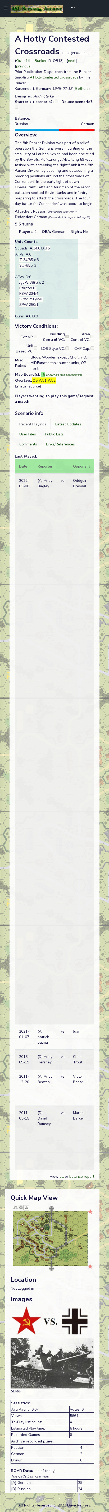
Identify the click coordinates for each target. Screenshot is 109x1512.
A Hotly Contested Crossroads (54, 77)
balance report (81, 1176)
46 (43, 374)
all (62, 1176)
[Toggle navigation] (71, 8)
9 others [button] (82, 88)
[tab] (33, 424)
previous (23, 66)
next (72, 60)
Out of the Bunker (31, 60)
